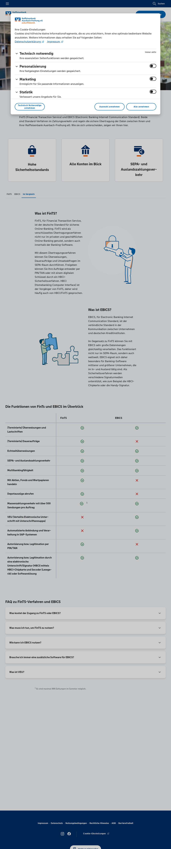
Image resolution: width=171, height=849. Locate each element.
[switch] (153, 66)
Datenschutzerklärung (28, 41)
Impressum (54, 41)
